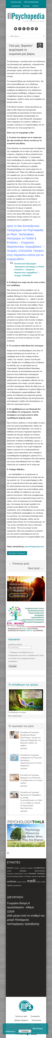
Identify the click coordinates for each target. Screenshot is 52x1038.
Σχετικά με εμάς (16, 2)
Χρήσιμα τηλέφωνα (21, 1020)
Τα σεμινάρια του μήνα (21, 726)
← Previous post (19, 563)
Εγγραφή (26, 6)
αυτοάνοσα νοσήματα (26, 868)
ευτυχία (39, 876)
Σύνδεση (35, 6)
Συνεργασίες (35, 1016)
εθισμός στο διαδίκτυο (25, 876)
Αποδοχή (24, 1031)
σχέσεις (10, 885)
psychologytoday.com (34, 546)
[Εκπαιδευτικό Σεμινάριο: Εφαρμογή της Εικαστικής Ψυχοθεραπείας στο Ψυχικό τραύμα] (14, 777)
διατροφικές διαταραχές (17, 553)
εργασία (34, 876)
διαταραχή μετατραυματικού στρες (17, 873)
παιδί (31, 881)
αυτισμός (16, 868)
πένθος (38, 881)
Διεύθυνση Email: (15, 645)
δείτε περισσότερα (15, 716)
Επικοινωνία (36, 1020)
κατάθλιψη (11, 881)
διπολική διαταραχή (12, 876)
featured (10, 868)
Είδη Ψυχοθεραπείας (31, 2)
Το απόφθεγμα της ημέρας (17, 712)
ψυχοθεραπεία (17, 885)
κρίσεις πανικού (21, 881)
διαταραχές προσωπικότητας (32, 871)
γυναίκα (9, 871)
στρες (43, 881)
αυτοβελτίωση (39, 868)
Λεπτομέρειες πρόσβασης (23, 923)
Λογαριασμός (15, 6)
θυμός (43, 876)
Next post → (35, 568)
